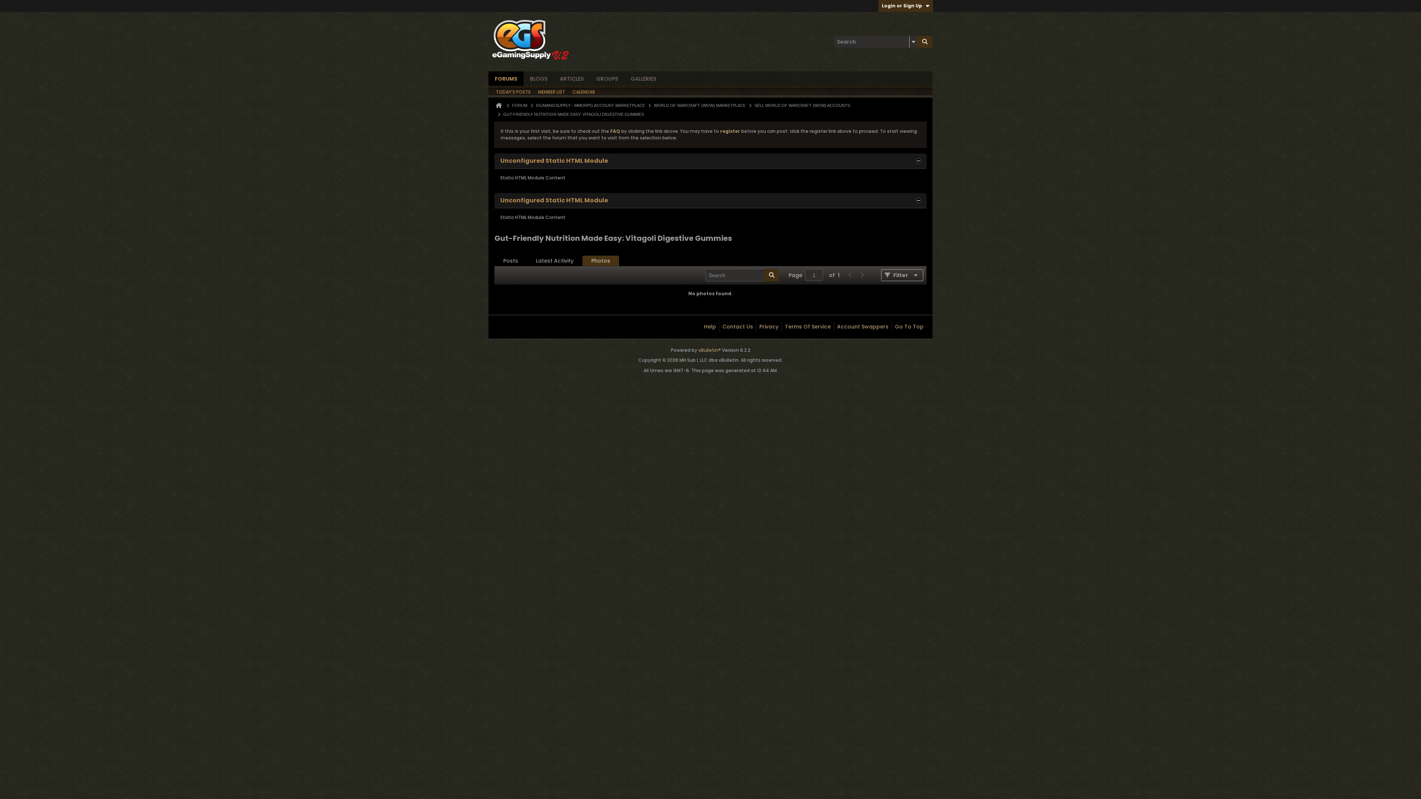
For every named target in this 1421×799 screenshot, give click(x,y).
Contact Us (737, 326)
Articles (572, 78)
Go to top (909, 326)
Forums (506, 78)
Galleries (643, 78)
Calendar (583, 92)
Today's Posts (513, 92)
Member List (551, 92)
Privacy (769, 326)
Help (710, 326)
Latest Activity (555, 260)
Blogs (538, 78)
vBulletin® (709, 350)
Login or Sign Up (902, 6)
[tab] (510, 261)
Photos (600, 260)
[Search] (925, 42)
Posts (510, 260)
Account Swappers (862, 326)
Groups (607, 78)
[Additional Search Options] (913, 42)
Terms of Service (808, 326)
